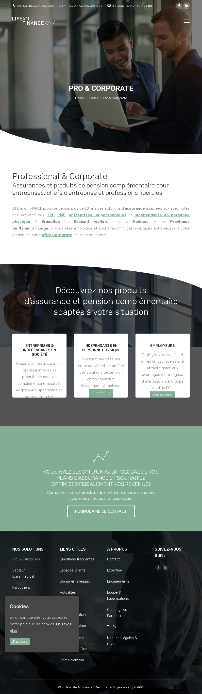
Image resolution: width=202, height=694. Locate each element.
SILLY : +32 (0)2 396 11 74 (85, 5)
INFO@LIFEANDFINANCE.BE (132, 5)
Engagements (118, 581)
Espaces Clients (72, 570)
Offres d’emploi (72, 660)
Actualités (68, 592)
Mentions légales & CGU (122, 641)
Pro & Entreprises (26, 559)
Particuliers (21, 588)
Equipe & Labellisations (118, 595)
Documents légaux (75, 581)
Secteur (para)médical (23, 573)
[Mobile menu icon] (187, 21)
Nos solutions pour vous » (101, 396)
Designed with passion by (114, 687)
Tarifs (111, 627)
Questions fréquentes (77, 559)
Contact (113, 559)
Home (79, 98)
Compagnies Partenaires (117, 613)
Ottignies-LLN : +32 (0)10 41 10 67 (41, 5)
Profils (93, 98)
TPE (50, 215)
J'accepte (20, 641)
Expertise (114, 570)
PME (61, 215)
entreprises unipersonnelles (97, 215)
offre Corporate (57, 235)
